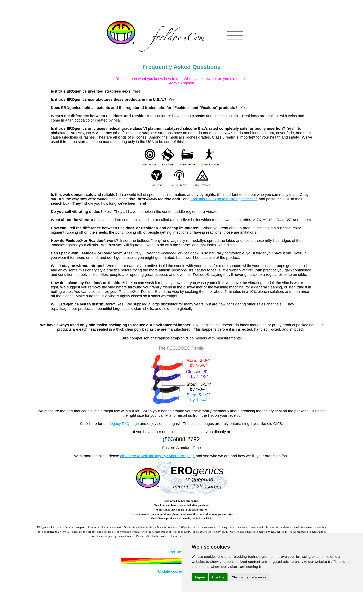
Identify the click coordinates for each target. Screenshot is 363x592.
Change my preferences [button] (249, 577)
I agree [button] (200, 577)
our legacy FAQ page (121, 424)
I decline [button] (218, 577)
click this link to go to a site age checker (224, 199)
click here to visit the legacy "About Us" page (157, 456)
